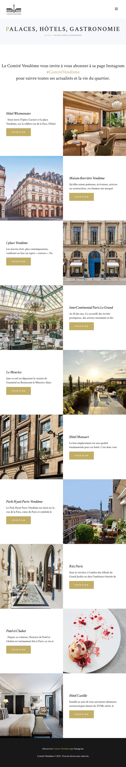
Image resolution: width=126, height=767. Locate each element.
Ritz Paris (76, 566)
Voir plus (19, 520)
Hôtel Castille (78, 695)
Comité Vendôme (61, 748)
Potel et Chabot (16, 630)
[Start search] (94, 488)
